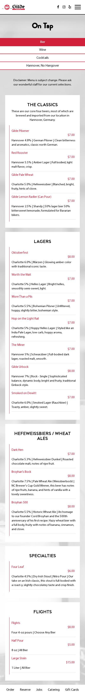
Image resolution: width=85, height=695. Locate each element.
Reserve (25, 690)
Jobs (39, 690)
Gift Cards (72, 690)
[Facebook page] (58, 7)
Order (10, 690)
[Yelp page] (70, 7)
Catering (54, 690)
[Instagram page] (64, 7)
